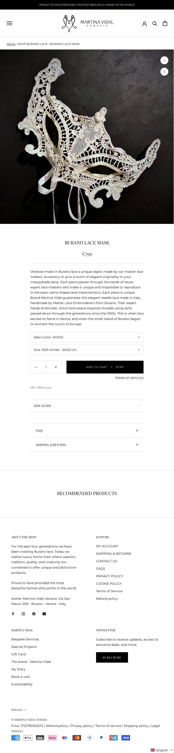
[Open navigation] (9, 23)
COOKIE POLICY (109, 584)
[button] (162, 750)
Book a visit (20, 677)
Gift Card (18, 654)
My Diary (18, 669)
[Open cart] (165, 23)
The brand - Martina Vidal (31, 662)
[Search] (154, 23)
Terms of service (108, 726)
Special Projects (24, 647)
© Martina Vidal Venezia (29, 719)
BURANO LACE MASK (65, 44)
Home (11, 44)
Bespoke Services (25, 639)
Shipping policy (136, 726)
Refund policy (107, 599)
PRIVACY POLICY (109, 576)
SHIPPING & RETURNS (51, 445)
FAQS (39, 430)
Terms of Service (109, 591)
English (17, 709)
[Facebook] (12, 613)
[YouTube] (44, 613)
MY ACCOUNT (107, 546)
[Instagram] (23, 613)
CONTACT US (106, 561)
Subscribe (112, 657)
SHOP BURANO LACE (33, 44)
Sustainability (22, 684)
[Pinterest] (33, 613)
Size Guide (42, 406)
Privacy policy (81, 726)
